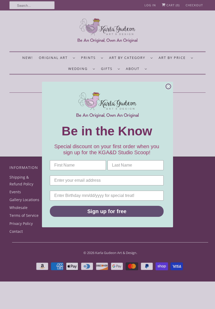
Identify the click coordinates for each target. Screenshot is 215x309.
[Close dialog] (168, 86)
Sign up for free (106, 211)
